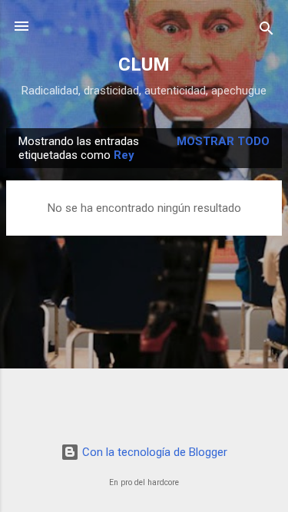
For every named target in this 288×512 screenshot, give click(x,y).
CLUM (144, 64)
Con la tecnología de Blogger (153, 452)
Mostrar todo (223, 141)
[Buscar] (266, 31)
